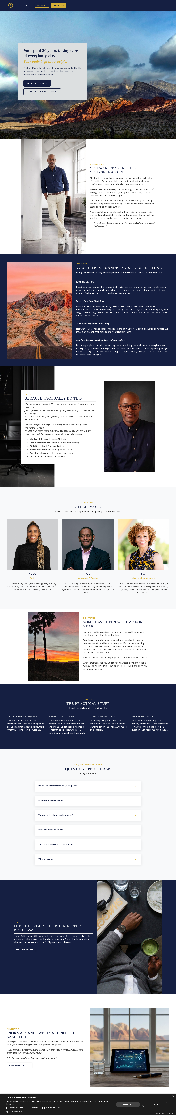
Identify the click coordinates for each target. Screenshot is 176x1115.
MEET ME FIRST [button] (42, 5)
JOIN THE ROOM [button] (59, 5)
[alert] (88, 1104)
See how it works (37, 83)
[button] (19, 1064)
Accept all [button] (128, 1104)
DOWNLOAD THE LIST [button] (19, 1065)
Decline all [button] (154, 1104)
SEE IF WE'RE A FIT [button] (24, 949)
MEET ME (28, 5)
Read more (16, 1104)
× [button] (173, 1096)
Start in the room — (42, 92)
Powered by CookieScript (164, 1114)
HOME (20, 5)
